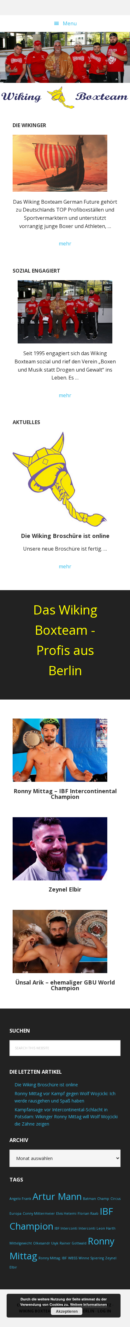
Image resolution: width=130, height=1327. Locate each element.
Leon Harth (106, 1228)
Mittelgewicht (20, 1243)
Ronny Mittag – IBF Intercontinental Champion (65, 793)
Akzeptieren (67, 1311)
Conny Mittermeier (39, 1213)
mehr (75, 244)
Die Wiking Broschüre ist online (65, 536)
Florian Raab (88, 1213)
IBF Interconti (66, 1228)
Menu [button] (70, 23)
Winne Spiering (91, 1258)
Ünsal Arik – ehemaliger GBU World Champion (65, 985)
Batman (89, 1198)
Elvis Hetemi (66, 1213)
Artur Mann (57, 1196)
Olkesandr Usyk (45, 1243)
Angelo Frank (20, 1198)
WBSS (72, 1258)
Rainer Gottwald (73, 1243)
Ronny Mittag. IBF (52, 1258)
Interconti (87, 1228)
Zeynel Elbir (65, 889)
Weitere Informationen (88, 1304)
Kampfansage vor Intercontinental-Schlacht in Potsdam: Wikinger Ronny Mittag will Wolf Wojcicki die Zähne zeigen (66, 1117)
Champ (103, 1198)
